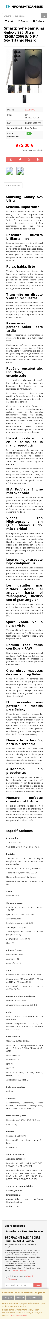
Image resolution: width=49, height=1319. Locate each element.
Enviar (37, 1285)
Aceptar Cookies (34, 1297)
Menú (10, 21)
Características (13, 185)
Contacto (39, 21)
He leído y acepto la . (21, 1277)
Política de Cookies (18, 1315)
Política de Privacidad (18, 1270)
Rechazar (20, 1297)
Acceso (23, 21)
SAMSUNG (30, 109)
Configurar (8, 1297)
